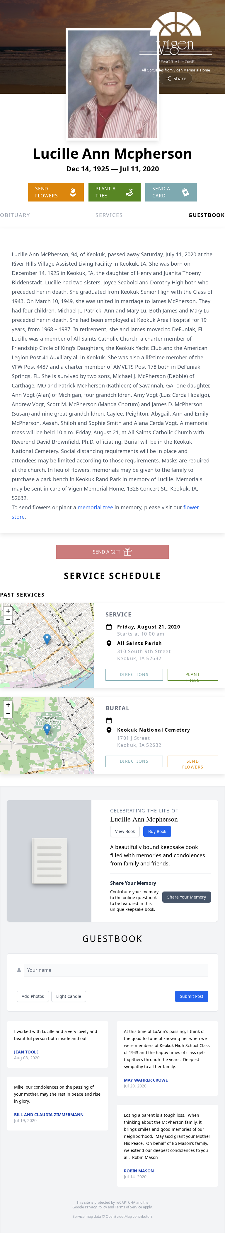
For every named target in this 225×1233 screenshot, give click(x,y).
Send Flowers (193, 762)
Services (109, 214)
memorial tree (95, 507)
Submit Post (191, 996)
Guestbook (206, 214)
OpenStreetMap (119, 1216)
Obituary (15, 214)
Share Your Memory (186, 897)
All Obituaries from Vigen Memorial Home (176, 70)
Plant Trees (192, 676)
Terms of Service (128, 1207)
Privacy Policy (96, 1207)
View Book (125, 831)
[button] (47, 639)
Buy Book (157, 831)
